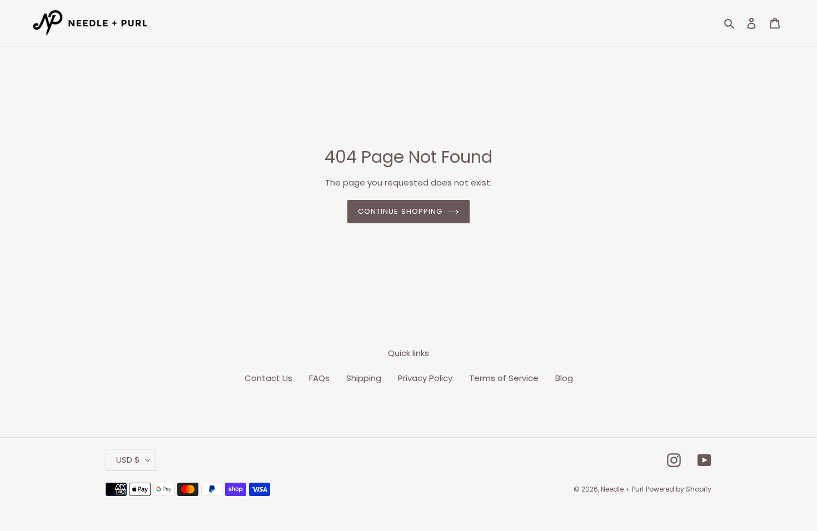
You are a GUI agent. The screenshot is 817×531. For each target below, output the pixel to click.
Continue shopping (400, 211)
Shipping (363, 378)
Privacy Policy (425, 378)
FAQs (319, 378)
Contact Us (268, 378)
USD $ (128, 459)
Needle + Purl (622, 489)
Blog (564, 378)
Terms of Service (504, 378)
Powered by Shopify (678, 489)
